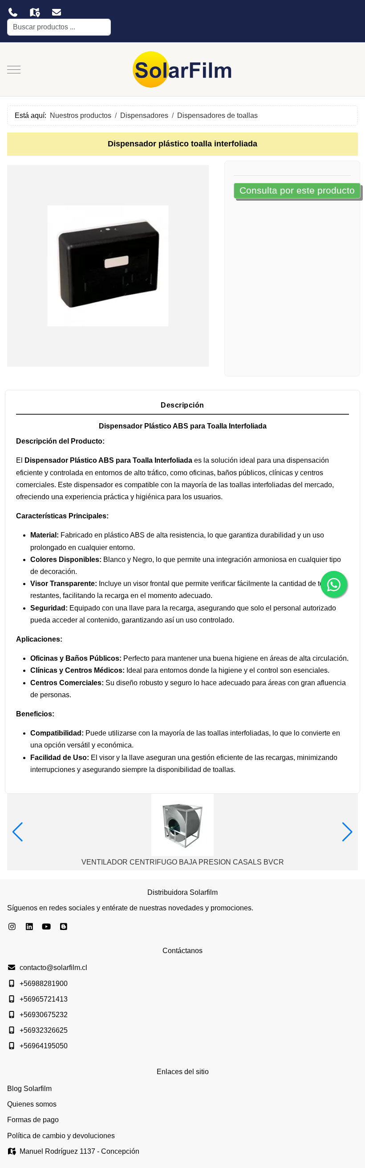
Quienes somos (32, 1104)
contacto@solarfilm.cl (53, 967)
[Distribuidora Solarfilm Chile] (182, 69)
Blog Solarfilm (29, 1088)
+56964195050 (44, 1046)
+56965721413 (44, 999)
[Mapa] (34, 12)
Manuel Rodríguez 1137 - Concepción (79, 1151)
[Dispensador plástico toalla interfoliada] (108, 265)
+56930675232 (44, 1014)
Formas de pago (33, 1120)
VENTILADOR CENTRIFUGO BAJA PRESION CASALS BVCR (182, 862)
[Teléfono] (12, 12)
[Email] (56, 12)
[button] (18, 832)
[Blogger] (64, 926)
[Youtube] (46, 926)
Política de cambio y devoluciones (61, 1136)
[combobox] (59, 27)
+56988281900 (44, 983)
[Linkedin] (29, 926)
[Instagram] (12, 926)
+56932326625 (44, 1030)
